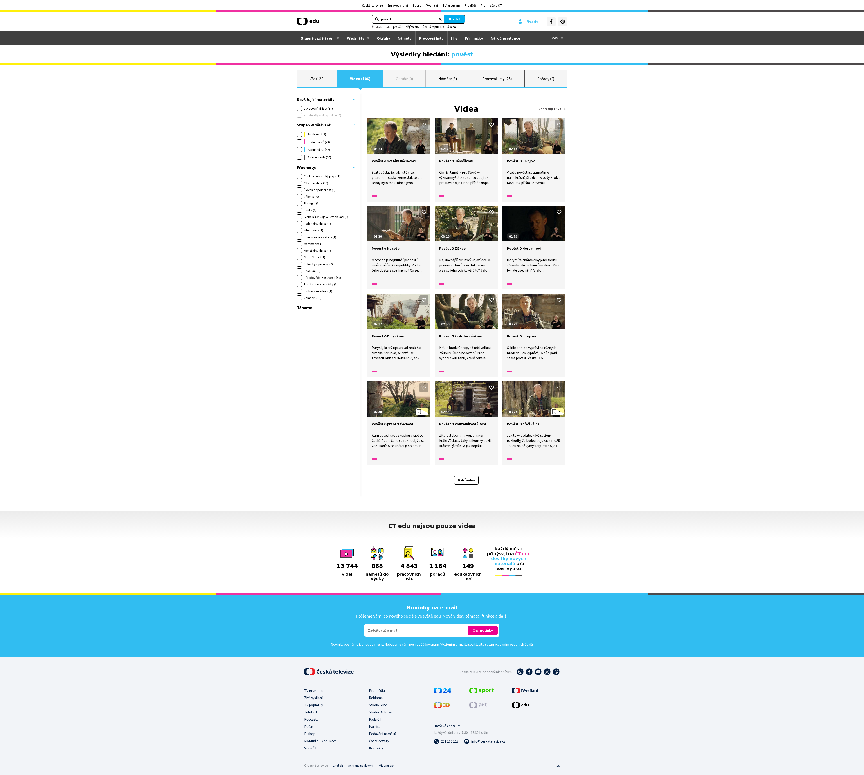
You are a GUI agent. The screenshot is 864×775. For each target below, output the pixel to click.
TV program (451, 5)
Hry (454, 38)
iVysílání (431, 5)
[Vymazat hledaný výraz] (440, 19)
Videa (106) (360, 78)
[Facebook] (551, 21)
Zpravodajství (397, 5)
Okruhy (383, 38)
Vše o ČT (496, 5)
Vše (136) (317, 78)
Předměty (355, 38)
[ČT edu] (308, 22)
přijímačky (412, 27)
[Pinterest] (562, 21)
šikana (451, 27)
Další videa (466, 480)
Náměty (405, 38)
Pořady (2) (545, 78)
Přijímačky (474, 38)
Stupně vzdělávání (317, 38)
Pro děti (470, 5)
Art (483, 5)
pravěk (398, 27)
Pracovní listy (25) (497, 78)
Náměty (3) (447, 78)
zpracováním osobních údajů (511, 644)
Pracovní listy (431, 38)
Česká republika (433, 27)
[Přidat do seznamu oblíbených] (423, 124)
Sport (417, 5)
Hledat (454, 19)
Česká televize (372, 5)
